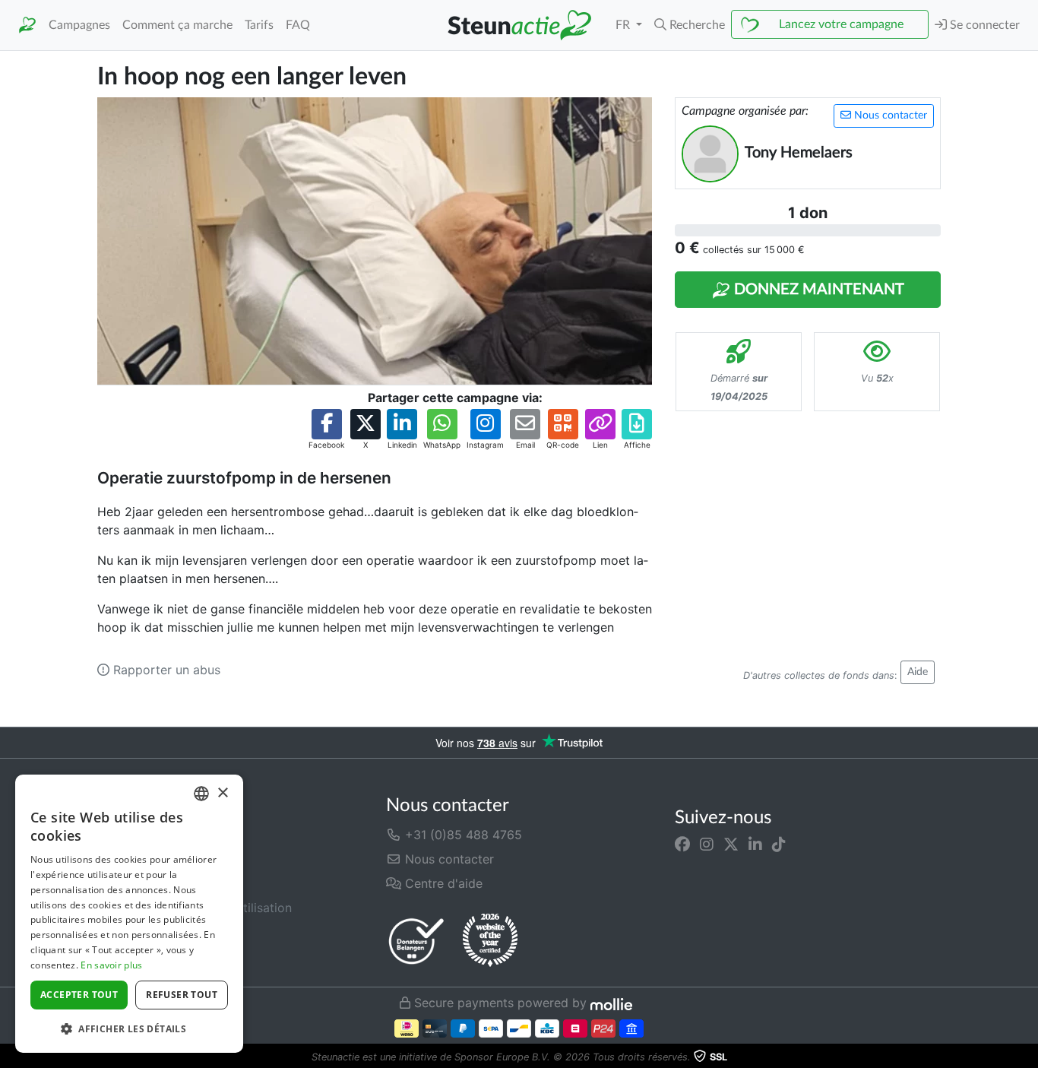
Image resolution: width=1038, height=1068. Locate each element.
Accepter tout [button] (79, 994)
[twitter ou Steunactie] (731, 843)
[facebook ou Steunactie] (682, 843)
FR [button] (624, 25)
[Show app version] (1027, 1057)
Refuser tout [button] (181, 994)
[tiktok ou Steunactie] (779, 843)
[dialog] (129, 914)
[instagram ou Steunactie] (707, 843)
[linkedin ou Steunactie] (755, 843)
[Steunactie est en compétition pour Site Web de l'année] (490, 940)
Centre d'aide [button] (442, 883)
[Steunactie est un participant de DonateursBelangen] (416, 941)
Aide (917, 672)
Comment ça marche (177, 25)
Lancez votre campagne (841, 24)
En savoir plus (111, 965)
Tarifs (259, 25)
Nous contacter (889, 115)
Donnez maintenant (817, 289)
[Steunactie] (27, 25)
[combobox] (201, 793)
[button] (689, 25)
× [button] (222, 793)
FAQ (298, 25)
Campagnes (79, 25)
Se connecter (983, 25)
